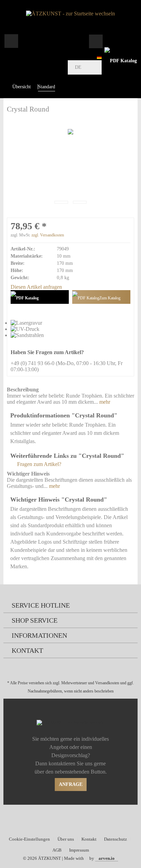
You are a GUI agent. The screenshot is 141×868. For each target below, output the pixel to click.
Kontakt (89, 839)
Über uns (65, 839)
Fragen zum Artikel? (38, 464)
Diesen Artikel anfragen (36, 287)
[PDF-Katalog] (120, 61)
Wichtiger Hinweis (28, 474)
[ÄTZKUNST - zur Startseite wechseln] (70, 13)
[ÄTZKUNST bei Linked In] (84, 819)
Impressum (79, 850)
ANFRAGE (70, 784)
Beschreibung (23, 389)
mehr (104, 402)
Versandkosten (107, 683)
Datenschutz (115, 839)
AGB (57, 850)
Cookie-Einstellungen (29, 839)
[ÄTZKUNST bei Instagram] (75, 819)
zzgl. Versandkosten (47, 235)
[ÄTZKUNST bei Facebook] (66, 819)
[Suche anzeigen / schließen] (95, 41)
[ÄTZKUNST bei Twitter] (57, 819)
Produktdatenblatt (40, 297)
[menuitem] (11, 41)
